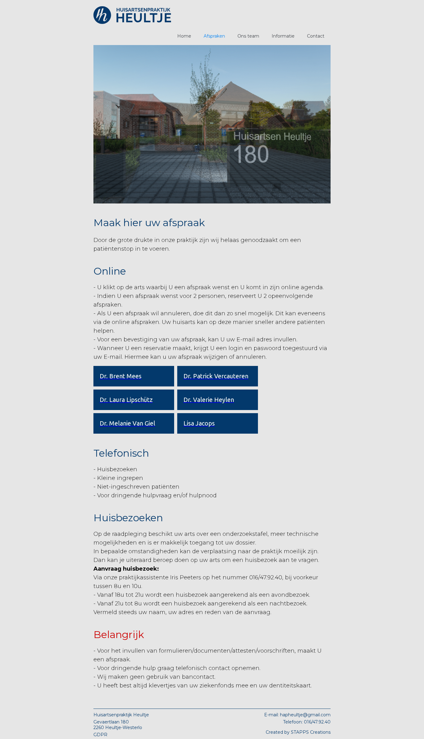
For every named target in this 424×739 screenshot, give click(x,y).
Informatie (283, 36)
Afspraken (214, 36)
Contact (315, 36)
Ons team (248, 36)
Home (184, 36)
